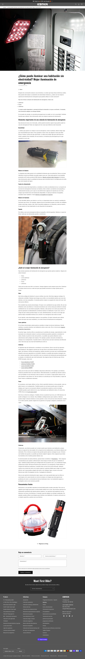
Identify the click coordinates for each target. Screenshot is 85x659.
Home (4, 7)
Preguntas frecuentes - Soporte (50, 599)
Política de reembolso (26, 655)
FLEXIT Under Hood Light (9, 606)
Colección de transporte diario (30, 609)
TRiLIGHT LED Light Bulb (9, 618)
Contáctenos (46, 635)
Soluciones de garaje (28, 613)
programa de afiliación (48, 621)
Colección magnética (28, 621)
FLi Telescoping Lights (8, 599)
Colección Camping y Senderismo (30, 604)
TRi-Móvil (5, 621)
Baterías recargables (28, 625)
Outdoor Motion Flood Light (9, 609)
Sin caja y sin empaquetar (29, 630)
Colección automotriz (28, 602)
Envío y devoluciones (47, 606)
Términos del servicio (45, 655)
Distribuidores (46, 623)
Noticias (45, 602)
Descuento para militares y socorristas (51, 628)
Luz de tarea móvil (7, 625)
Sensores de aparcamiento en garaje (11, 623)
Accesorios (25, 599)
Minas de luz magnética (8, 632)
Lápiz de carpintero (7, 628)
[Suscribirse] (52, 588)
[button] (2, 4)
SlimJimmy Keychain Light (9, 604)
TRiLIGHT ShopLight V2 (8, 613)
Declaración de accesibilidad (49, 613)
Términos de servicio (47, 616)
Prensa (44, 625)
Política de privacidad (35, 655)
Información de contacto (62, 655)
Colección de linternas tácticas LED (31, 628)
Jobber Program (46, 630)
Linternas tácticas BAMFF (9, 630)
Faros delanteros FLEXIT (9, 611)
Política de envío (53, 655)
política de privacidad (48, 618)
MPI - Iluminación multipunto (10, 616)
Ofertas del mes (26, 606)
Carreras (45, 632)
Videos (44, 604)
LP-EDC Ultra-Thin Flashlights (10, 602)
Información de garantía (48, 609)
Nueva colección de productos (30, 623)
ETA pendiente (46, 611)
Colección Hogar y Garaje (29, 618)
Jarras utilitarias (27, 632)
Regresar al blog (43, 543)
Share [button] (21, 89)
